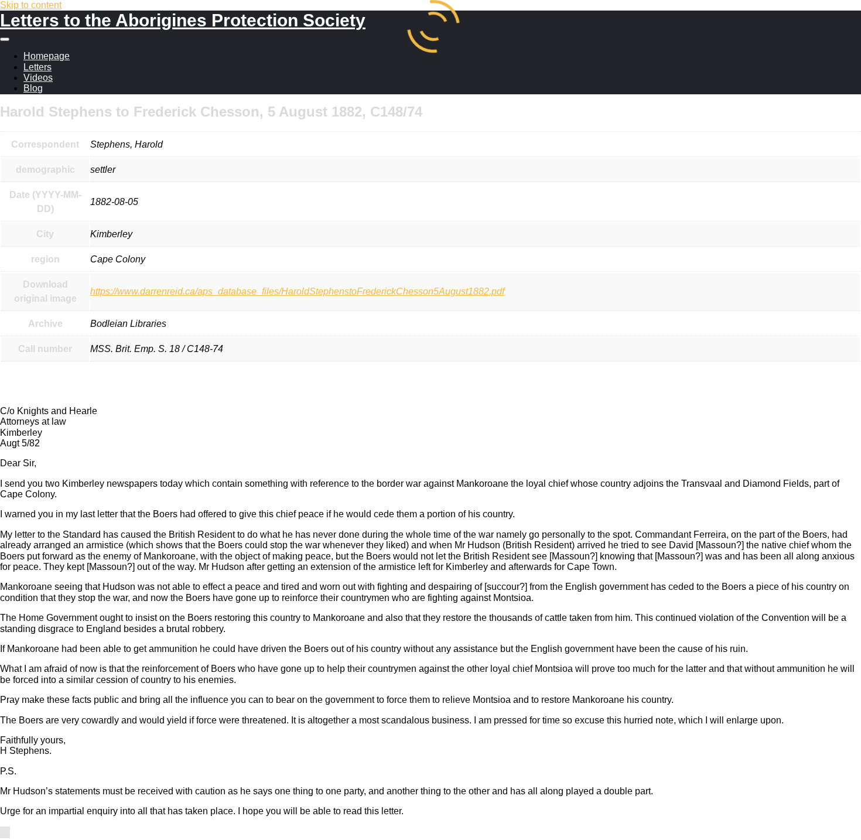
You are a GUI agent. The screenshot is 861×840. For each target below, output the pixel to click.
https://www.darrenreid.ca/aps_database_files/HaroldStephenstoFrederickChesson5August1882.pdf (297, 291)
